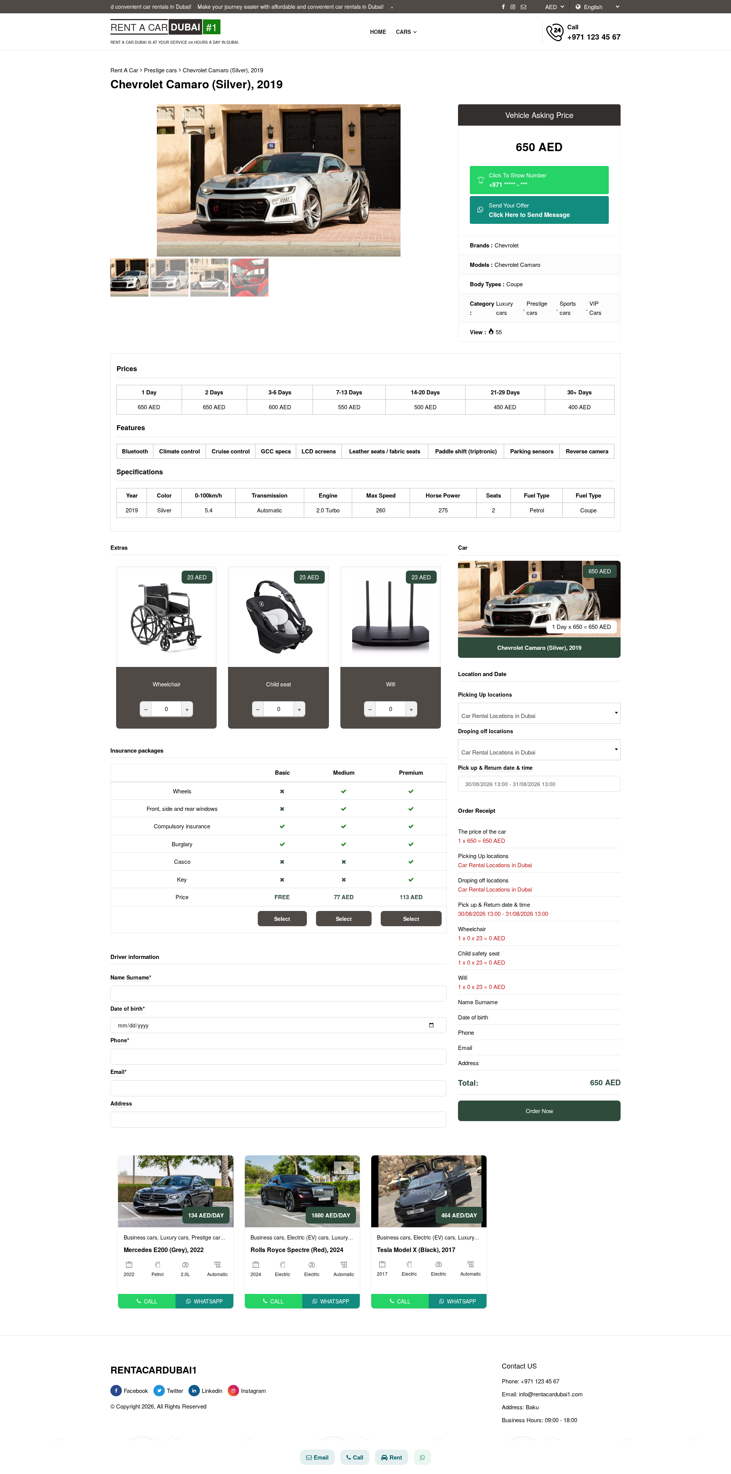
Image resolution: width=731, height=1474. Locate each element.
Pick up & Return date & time (495, 767)
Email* (118, 1071)
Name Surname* (130, 977)
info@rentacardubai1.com (551, 1394)
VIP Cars (595, 307)
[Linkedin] (194, 1390)
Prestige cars (537, 307)
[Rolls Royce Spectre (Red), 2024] (302, 1190)
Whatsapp (208, 1301)
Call (150, 1301)
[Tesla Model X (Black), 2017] (429, 1190)
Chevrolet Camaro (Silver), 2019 (223, 70)
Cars (404, 31)
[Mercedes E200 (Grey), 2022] (175, 1190)
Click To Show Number (517, 180)
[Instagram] (513, 7)
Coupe (514, 284)
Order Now (539, 1110)
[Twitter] (159, 1390)
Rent (395, 1457)
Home (378, 31)
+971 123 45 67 (540, 1381)
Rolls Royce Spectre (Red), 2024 (297, 1249)
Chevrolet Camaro (517, 264)
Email (321, 1457)
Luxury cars (504, 307)
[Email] (523, 7)
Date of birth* (127, 1008)
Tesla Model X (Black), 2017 (416, 1249)
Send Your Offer (529, 210)
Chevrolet (507, 245)
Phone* (119, 1040)
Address (121, 1103)
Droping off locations (485, 730)
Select (282, 918)
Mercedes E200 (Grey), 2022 (164, 1249)
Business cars (140, 1237)
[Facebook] (503, 7)
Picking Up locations (485, 694)
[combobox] (539, 713)
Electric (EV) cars (308, 1237)
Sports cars (568, 307)
